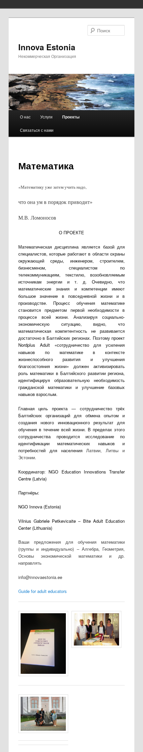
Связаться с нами (37, 130)
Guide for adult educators (42, 591)
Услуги (46, 116)
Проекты (70, 117)
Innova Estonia (46, 47)
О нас (25, 116)
